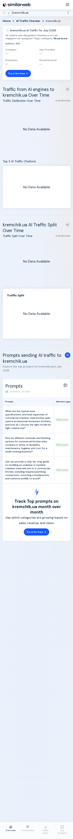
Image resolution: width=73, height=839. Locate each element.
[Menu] (67, 5)
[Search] (36, 12)
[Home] (17, 5)
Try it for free (16, 73)
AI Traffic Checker (28, 21)
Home (7, 21)
